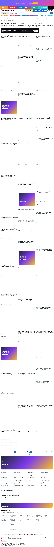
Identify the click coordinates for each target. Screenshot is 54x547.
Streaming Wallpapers (44, 475)
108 (24, 451)
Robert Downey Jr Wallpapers (6, 483)
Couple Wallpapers (4, 474)
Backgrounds (12, 7)
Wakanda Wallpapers (17, 486)
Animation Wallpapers (31, 482)
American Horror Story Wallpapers (6, 482)
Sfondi (33, 537)
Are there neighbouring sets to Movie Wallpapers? (10, 495)
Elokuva (40, 534)
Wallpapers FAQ (38, 515)
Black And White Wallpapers (45, 480)
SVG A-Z (28, 519)
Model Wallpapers (12, 519)
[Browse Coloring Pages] (52, 15)
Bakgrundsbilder (19, 537)
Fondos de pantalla (38, 537)
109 (27, 451)
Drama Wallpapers (31, 477)
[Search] (51, 13)
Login (51, 10)
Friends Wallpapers (17, 472)
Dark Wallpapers (12, 516)
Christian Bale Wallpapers (5, 486)
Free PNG (35, 7)
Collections (2, 516)
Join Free (45, 10)
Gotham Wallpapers (4, 477)
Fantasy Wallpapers (31, 480)
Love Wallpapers (3, 472)
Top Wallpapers (3, 520)
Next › (30, 451)
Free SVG (27, 7)
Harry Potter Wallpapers (45, 485)
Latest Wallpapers (3, 519)
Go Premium (29, 10)
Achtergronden (45, 537)
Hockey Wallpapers (13, 515)
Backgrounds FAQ (39, 516)
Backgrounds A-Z (30, 516)
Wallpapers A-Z (29, 515)
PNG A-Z (28, 520)
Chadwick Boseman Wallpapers (19, 485)
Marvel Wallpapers (44, 486)
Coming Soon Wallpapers (45, 482)
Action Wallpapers (31, 475)
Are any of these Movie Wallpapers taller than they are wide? (12, 500)
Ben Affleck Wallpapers (18, 482)
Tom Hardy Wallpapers (4, 485)
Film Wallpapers (30, 472)
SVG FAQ (37, 519)
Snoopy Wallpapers (17, 475)
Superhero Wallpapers (17, 483)
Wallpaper (14, 537)
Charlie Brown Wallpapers (18, 477)
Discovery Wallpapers (17, 474)
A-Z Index (2, 515)
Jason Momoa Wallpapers (18, 480)
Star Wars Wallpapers (44, 483)
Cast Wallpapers (30, 486)
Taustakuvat (20, 538)
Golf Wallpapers (12, 520)
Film (2, 534)
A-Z (18, 10)
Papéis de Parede (27, 537)
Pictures (20, 7)
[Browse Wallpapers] (8, 15)
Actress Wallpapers (31, 485)
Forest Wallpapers (12, 523)
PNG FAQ (37, 520)
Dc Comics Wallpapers (4, 475)
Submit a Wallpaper (48, 516)
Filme (13, 534)
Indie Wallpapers (30, 483)
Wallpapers (4, 7)
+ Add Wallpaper (37, 10)
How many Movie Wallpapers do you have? (9, 497)
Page (46, 451)
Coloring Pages (43, 7)
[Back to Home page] (7, 10)
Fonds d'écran (4, 538)
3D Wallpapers (43, 474)
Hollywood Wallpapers (31, 474)
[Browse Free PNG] (43, 15)
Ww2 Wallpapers (3, 480)
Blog (46, 515)
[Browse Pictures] (26, 15)
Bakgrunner (15, 538)
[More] (50, 7)
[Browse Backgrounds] (17, 15)
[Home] (1, 20)
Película (21, 534)
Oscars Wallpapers (44, 477)
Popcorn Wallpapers (44, 472)
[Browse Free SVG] (35, 15)
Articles (2, 523)
